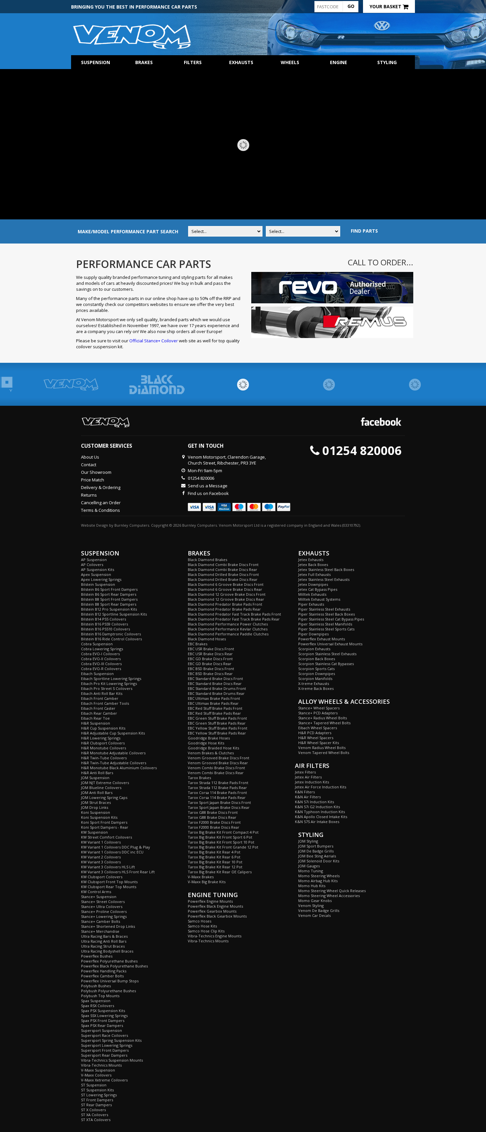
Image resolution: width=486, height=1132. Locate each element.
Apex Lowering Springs (101, 579)
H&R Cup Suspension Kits (103, 728)
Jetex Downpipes (313, 584)
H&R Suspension (95, 723)
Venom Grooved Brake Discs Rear (218, 762)
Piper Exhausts (311, 604)
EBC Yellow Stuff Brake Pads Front (217, 728)
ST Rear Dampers (96, 1104)
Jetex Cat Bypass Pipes (317, 589)
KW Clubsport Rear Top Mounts (108, 886)
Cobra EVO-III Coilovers (101, 663)
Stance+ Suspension (98, 896)
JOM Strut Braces (96, 802)
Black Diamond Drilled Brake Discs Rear (223, 579)
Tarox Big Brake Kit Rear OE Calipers (220, 871)
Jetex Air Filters (308, 776)
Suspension (95, 62)
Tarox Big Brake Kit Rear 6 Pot (214, 856)
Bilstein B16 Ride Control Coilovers (111, 638)
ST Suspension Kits (97, 1089)
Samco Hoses (199, 921)
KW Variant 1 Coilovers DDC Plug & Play (115, 847)
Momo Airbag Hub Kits (318, 880)
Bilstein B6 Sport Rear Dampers (108, 594)
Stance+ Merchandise (100, 931)
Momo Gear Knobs (315, 900)
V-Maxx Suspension (98, 1070)
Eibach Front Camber (99, 698)
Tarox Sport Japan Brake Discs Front (219, 802)
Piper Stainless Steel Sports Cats (326, 628)
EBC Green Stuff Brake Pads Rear (217, 723)
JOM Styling (308, 841)
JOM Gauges (309, 865)
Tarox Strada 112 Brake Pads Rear (217, 787)
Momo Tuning (310, 870)
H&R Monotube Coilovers (103, 747)
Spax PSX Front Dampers (102, 1020)
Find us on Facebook (208, 493)
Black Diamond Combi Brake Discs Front (223, 564)
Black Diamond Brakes (207, 559)
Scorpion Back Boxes (316, 658)
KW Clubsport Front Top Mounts (109, 881)
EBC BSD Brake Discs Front (211, 668)
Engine (338, 62)
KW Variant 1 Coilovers (101, 842)
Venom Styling (311, 905)
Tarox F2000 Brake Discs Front (214, 822)
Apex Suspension (96, 574)
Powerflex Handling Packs (103, 970)
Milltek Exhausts (312, 594)
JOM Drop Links (94, 807)
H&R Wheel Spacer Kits (318, 742)
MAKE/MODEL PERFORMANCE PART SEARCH (128, 231)
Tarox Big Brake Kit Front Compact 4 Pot (223, 832)
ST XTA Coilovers (95, 1119)
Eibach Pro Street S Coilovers (106, 688)
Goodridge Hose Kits (206, 742)
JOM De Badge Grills (316, 851)
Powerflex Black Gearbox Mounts (217, 916)
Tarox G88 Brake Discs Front (213, 812)
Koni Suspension (95, 812)
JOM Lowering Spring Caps (104, 797)
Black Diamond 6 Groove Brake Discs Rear (225, 589)
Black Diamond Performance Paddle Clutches (228, 633)
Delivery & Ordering (100, 487)
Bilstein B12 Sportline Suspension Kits (114, 614)
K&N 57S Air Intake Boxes (317, 821)
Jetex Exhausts (310, 559)
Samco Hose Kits (202, 926)
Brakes (144, 62)
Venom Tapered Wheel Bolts (323, 752)
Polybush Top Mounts (100, 995)
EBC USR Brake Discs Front (211, 648)
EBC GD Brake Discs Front (210, 658)
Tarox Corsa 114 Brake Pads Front (217, 792)
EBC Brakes (197, 643)
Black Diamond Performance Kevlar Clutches (227, 628)
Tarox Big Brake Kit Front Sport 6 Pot (220, 837)
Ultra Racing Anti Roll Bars (103, 941)
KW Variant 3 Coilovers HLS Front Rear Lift (118, 871)
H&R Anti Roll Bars (97, 772)
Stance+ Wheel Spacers (319, 707)
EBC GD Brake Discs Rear (209, 663)
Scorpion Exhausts (314, 648)
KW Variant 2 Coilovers (101, 856)
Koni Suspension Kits (99, 817)
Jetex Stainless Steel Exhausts (323, 579)
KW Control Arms (96, 891)
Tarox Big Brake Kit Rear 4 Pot (214, 851)
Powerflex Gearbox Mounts (212, 911)
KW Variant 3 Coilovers (101, 861)
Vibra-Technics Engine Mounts (214, 935)
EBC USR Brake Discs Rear (210, 653)
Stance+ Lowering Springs (104, 916)
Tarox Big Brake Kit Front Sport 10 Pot (221, 842)
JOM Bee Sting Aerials (317, 855)
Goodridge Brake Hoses (209, 738)
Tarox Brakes (199, 777)
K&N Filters (305, 791)
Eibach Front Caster (98, 708)
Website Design (94, 525)
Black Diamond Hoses (207, 638)
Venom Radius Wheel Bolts (321, 747)
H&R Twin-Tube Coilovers (104, 757)
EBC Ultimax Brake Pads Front (214, 698)
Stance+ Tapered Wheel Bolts (324, 722)
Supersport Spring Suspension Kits (111, 1040)
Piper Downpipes (313, 633)
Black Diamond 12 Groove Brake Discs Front (226, 594)
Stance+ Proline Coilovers (104, 911)
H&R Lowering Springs (100, 738)
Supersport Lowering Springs (106, 1045)
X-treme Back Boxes (316, 688)
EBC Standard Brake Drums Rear (216, 693)
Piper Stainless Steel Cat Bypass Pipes (331, 619)
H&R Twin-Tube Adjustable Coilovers (113, 762)
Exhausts (241, 62)
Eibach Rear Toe (95, 718)
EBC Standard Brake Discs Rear (215, 683)
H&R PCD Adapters (314, 732)
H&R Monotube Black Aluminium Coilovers (119, 767)
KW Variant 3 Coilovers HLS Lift (108, 866)
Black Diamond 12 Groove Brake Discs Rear (226, 599)
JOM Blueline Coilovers (101, 787)
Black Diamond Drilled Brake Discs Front (223, 574)
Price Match (92, 480)
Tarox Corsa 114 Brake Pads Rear (217, 797)
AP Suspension (94, 559)
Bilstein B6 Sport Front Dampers (109, 589)
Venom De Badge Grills (318, 910)
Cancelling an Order (101, 503)
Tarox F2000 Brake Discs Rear (213, 827)
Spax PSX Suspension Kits (103, 1010)
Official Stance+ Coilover (153, 341)
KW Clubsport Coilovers (101, 876)
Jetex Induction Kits (312, 781)
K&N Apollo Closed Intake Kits (321, 816)
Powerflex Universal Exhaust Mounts (330, 643)
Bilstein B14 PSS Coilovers (103, 619)
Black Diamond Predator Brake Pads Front (225, 604)
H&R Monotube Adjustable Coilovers (113, 752)
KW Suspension (94, 832)
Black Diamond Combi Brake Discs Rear (222, 569)
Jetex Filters (305, 772)
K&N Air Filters (308, 796)
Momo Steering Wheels (319, 875)
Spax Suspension (95, 1000)
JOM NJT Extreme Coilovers (105, 782)
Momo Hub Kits (311, 885)
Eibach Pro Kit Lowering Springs (109, 683)
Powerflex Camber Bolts (102, 975)
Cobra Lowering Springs (102, 648)
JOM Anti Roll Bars (96, 792)
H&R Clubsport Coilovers (103, 742)
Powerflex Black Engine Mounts (215, 906)
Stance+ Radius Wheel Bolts (322, 717)
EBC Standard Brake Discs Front (215, 678)
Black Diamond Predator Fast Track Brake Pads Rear (234, 619)
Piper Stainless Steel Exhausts (324, 609)
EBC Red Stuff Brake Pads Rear (214, 713)
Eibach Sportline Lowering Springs (111, 678)
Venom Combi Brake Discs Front (216, 767)
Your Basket (386, 6)
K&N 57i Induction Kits (314, 801)
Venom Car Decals (314, 915)
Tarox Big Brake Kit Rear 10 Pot (215, 861)
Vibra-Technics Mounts (101, 1065)
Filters (193, 62)
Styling (387, 62)
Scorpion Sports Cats (316, 668)
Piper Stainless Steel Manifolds (325, 624)
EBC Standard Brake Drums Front (217, 688)
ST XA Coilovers (94, 1114)
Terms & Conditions (100, 510)
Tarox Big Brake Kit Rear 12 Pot (215, 866)
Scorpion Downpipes (316, 673)
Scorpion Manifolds (315, 678)
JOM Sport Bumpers (315, 846)
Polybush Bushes (96, 985)
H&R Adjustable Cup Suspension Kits (113, 733)
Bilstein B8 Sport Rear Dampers (108, 604)
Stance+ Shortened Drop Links (108, 926)
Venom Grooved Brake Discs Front (218, 757)
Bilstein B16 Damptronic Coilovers (111, 633)
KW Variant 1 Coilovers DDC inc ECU (112, 851)
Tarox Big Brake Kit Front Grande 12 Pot (223, 847)
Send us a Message (207, 486)
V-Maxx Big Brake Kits (206, 881)
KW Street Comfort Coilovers (106, 837)
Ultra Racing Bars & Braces (104, 936)
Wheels (290, 62)
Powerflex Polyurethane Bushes (109, 961)
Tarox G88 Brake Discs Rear (212, 817)
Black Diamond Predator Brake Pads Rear (224, 609)
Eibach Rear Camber (99, 713)
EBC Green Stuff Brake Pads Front (217, 718)
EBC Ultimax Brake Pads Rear (213, 703)
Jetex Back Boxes (313, 564)
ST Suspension (93, 1084)
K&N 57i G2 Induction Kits (317, 806)
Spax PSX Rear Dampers (102, 1025)
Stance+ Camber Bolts (100, 921)
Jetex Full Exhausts (314, 574)
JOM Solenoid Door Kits (318, 860)
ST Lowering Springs (99, 1094)
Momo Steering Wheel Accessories (329, 895)
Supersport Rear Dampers (104, 1055)
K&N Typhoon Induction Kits (320, 811)
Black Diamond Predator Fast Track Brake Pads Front (234, 614)
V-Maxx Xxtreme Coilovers (104, 1079)
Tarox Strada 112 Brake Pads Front (218, 782)
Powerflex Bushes (96, 956)
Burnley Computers (131, 525)
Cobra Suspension (97, 643)
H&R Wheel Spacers (315, 737)
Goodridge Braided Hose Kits (213, 747)
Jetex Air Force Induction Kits (320, 786)
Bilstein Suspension (98, 584)
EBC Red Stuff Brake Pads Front (215, 708)
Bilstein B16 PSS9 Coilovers (104, 624)
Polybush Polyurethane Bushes (108, 990)
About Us (90, 457)
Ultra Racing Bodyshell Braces (107, 951)
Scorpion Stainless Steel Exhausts (327, 653)
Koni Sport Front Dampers (104, 822)
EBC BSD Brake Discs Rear (210, 673)
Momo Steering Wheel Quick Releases (332, 890)
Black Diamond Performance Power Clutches (228, 624)
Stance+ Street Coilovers (103, 901)
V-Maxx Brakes (201, 876)
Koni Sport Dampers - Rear (104, 827)
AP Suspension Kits (97, 569)
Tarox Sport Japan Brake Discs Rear (219, 807)
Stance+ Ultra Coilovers (101, 906)
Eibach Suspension (97, 673)
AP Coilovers (92, 564)
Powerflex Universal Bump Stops (110, 980)
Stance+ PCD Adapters (318, 712)
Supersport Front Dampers (105, 1050)
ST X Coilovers (93, 1109)
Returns (89, 495)
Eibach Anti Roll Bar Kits (101, 693)
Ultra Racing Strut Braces (103, 946)
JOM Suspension (95, 777)
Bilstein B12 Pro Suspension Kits (109, 609)
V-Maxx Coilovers (96, 1075)
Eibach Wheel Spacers (317, 727)
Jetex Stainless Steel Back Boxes (326, 569)
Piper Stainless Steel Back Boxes (326, 614)
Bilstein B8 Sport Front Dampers (109, 599)
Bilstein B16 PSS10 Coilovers (105, 628)
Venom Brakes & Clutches (211, 752)
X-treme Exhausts (313, 683)
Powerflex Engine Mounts (210, 901)
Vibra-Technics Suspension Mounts (112, 1060)
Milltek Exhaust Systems (319, 599)
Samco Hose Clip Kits (206, 930)
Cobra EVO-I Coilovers (100, 653)
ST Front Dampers (97, 1099)
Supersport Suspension (101, 1030)
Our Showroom (96, 472)
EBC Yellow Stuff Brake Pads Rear (217, 733)
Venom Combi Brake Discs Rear (216, 772)
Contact (88, 465)
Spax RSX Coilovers (97, 1005)
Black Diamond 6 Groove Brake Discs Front (225, 584)
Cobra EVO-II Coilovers (101, 658)
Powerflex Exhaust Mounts (321, 638)
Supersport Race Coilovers (104, 1035)
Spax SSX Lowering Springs (104, 1015)
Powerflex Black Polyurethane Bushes (114, 965)
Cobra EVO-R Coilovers (101, 668)
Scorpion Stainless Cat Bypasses (326, 663)
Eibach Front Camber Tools (105, 703)
